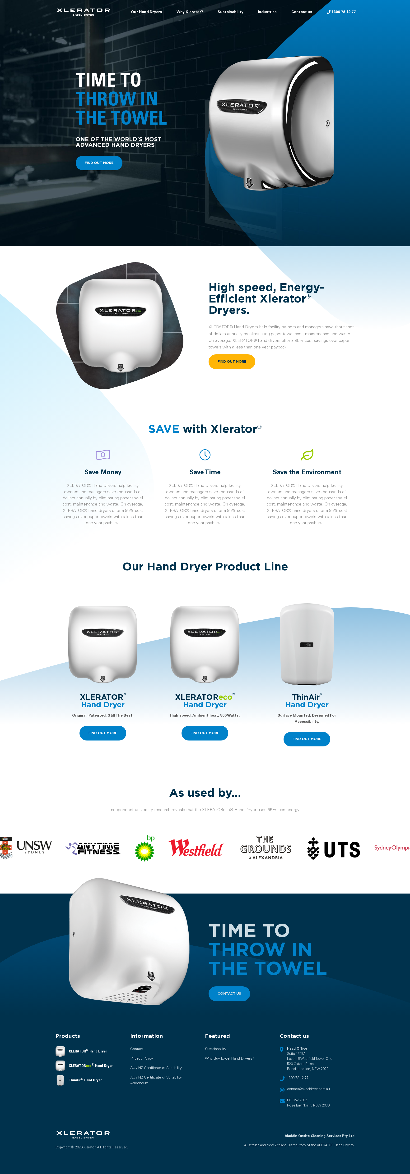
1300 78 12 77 (343, 12)
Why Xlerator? (190, 12)
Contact (136, 1049)
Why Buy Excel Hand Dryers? (229, 1058)
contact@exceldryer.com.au (308, 1089)
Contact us (301, 12)
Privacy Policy (141, 1058)
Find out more (99, 163)
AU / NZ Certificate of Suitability (156, 1068)
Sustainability (230, 12)
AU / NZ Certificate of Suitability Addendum (156, 1080)
